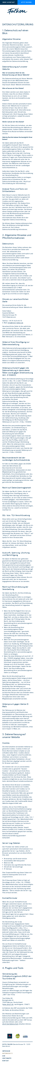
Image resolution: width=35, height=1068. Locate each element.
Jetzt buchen (26, 2)
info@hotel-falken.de (15, 323)
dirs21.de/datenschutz (10, 1024)
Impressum (6, 1051)
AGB (3, 1056)
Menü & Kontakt (9, 2)
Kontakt (5, 1060)
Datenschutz (7, 1053)
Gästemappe (6, 1058)
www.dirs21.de (8, 1004)
